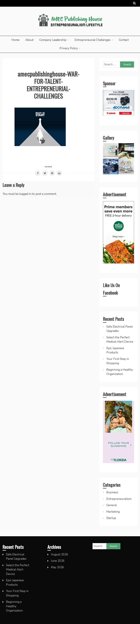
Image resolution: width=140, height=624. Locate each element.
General (111, 505)
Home (15, 40)
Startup (111, 518)
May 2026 (57, 567)
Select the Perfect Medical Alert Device (17, 569)
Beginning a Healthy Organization (14, 606)
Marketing (113, 512)
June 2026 (57, 561)
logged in (25, 194)
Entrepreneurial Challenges (92, 40)
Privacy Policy (69, 48)
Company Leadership (52, 40)
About (29, 40)
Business (112, 492)
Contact (124, 40)
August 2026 (59, 554)
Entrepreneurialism (118, 499)
